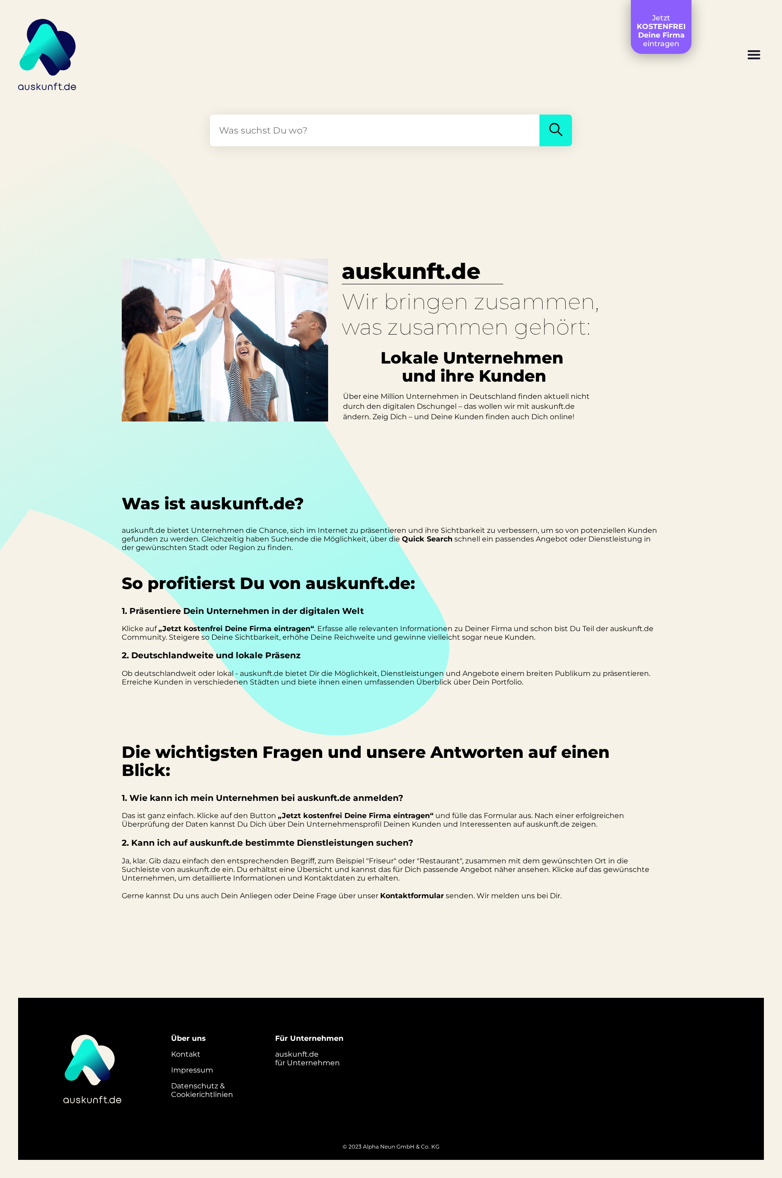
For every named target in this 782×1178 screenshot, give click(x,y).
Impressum (192, 1070)
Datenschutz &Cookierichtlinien (202, 1090)
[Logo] (47, 53)
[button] (754, 56)
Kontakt (185, 1054)
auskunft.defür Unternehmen (307, 1058)
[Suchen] (555, 130)
